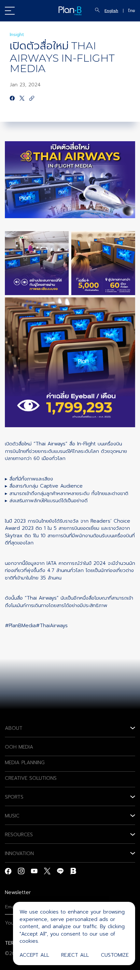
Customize (115, 955)
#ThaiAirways (52, 625)
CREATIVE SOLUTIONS (31, 778)
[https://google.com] (31, 98)
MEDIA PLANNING (25, 762)
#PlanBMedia (20, 625)
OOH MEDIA (19, 747)
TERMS (13, 943)
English (111, 11)
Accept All (34, 955)
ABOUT (13, 728)
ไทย (131, 11)
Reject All (75, 955)
